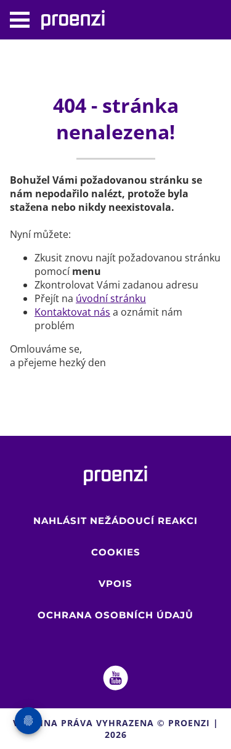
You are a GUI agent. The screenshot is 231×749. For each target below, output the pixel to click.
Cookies (115, 552)
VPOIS (115, 583)
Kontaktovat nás (72, 312)
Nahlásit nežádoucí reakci (115, 520)
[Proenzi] (79, 19)
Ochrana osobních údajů (115, 615)
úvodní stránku (111, 298)
